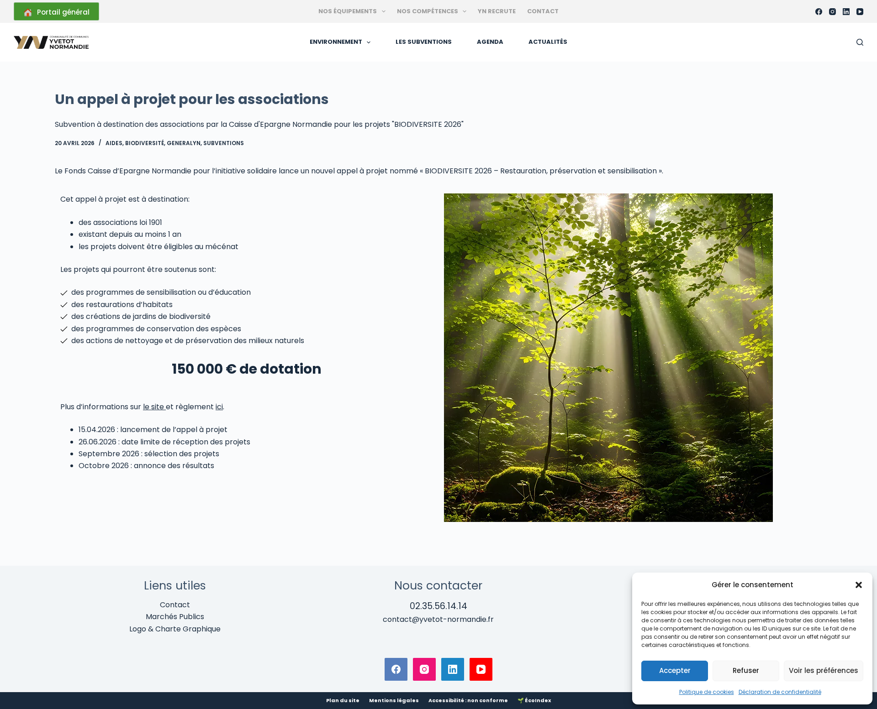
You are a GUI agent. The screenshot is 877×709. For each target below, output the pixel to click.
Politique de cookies (706, 692)
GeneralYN (184, 143)
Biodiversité (144, 143)
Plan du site (342, 701)
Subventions (223, 143)
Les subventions (424, 41)
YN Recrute (497, 11)
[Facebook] (818, 11)
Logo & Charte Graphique (175, 629)
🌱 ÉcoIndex (534, 701)
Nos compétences (427, 11)
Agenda (490, 41)
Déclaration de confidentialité (780, 692)
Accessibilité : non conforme (468, 701)
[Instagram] (832, 11)
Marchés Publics (175, 616)
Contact (543, 11)
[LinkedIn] (846, 11)
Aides (114, 143)
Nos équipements (347, 11)
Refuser (746, 670)
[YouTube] (859, 11)
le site (154, 406)
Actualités (547, 41)
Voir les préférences (823, 670)
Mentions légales (394, 701)
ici (219, 406)
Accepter (675, 670)
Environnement (336, 41)
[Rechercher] (859, 42)
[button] (858, 584)
